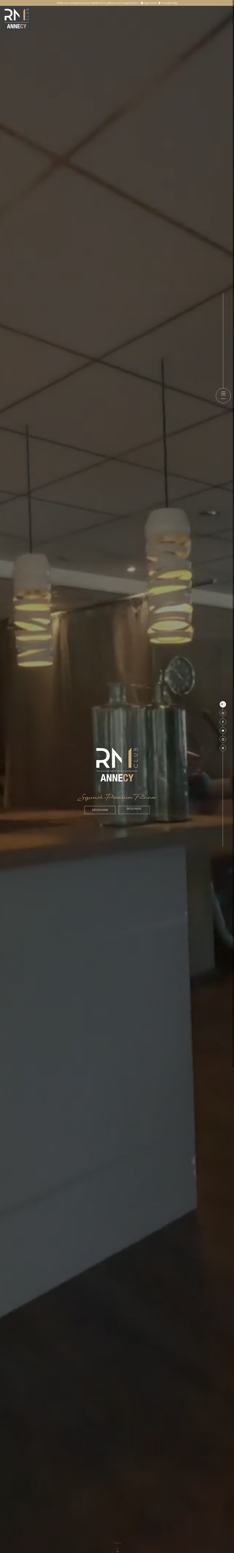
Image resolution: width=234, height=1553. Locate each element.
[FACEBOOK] (223, 722)
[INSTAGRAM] (223, 713)
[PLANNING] (223, 748)
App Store (150, 2)
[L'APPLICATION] (223, 704)
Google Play (169, 2)
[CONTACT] (223, 730)
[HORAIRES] (223, 739)
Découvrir (100, 810)
